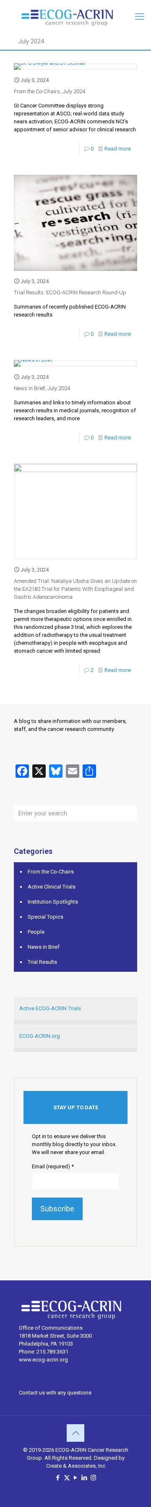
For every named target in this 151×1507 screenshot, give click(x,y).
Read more (117, 149)
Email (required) (53, 1166)
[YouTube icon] (76, 1477)
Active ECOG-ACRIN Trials (50, 1008)
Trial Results (42, 962)
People (36, 932)
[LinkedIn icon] (84, 1477)
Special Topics (45, 917)
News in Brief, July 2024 (42, 388)
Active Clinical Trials (52, 887)
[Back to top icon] (75, 1433)
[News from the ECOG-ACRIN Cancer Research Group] (75, 16)
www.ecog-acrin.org (43, 1359)
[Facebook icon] (58, 1477)
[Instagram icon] (93, 1477)
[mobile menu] (140, 17)
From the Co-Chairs (51, 871)
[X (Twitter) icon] (67, 1477)
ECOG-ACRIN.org (39, 1036)
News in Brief (44, 947)
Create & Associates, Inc (75, 1466)
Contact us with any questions (55, 1393)
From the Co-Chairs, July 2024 (49, 91)
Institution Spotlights (53, 902)
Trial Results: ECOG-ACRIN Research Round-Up (70, 292)
